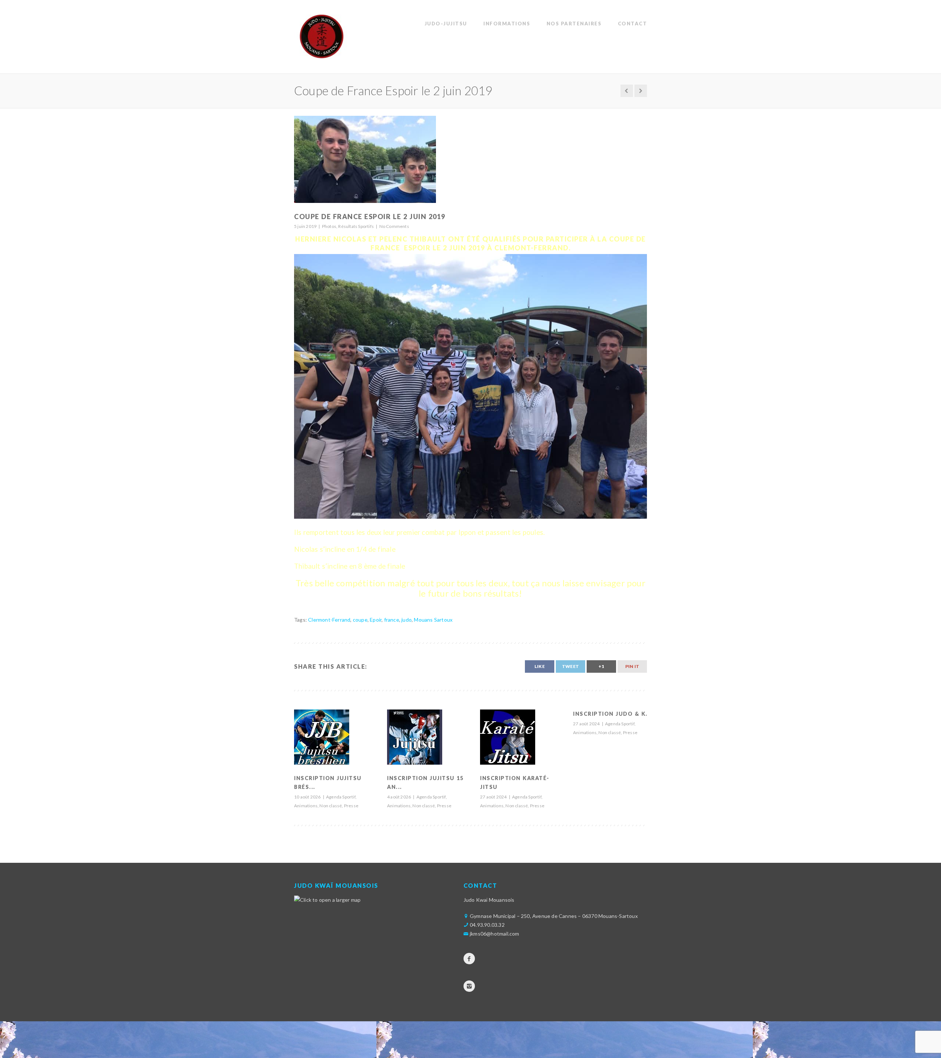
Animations (306, 805)
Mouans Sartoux (433, 619)
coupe (360, 619)
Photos (329, 226)
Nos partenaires (574, 23)
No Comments (394, 226)
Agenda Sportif (340, 797)
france (391, 619)
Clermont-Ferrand (329, 619)
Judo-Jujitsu (446, 23)
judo (406, 619)
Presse (351, 805)
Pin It (632, 666)
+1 (601, 666)
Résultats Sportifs (356, 226)
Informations (506, 23)
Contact (632, 23)
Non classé (330, 805)
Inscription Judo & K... (612, 714)
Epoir (376, 619)
